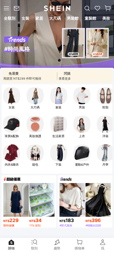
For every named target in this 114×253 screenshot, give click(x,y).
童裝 (58, 107)
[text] (73, 54)
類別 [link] (34, 247)
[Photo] (11, 96)
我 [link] (102, 247)
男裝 (82, 107)
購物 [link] (11, 247)
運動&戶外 (82, 164)
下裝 (58, 164)
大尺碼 (35, 107)
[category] (6, 8)
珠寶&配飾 (12, 136)
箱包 (35, 164)
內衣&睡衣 (12, 164)
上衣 (82, 136)
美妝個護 (35, 136)
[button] (107, 8)
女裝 (12, 107)
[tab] (9, 19)
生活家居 (58, 136)
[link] (18, 8)
